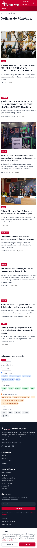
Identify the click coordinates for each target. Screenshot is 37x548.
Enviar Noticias (6, 524)
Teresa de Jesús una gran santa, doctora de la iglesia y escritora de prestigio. (18, 306)
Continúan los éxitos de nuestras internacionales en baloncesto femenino (17, 238)
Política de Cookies (7, 481)
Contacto (4, 489)
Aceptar (27, 544)
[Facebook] (2, 446)
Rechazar (10, 544)
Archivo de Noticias (8, 461)
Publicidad (5, 519)
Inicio (2, 13)
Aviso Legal (5, 486)
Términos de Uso (7, 483)
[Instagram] (9, 446)
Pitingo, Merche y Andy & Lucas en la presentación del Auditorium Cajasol (17, 212)
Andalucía (5, 458)
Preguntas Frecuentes (8, 521)
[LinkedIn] (13, 446)
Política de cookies (7, 540)
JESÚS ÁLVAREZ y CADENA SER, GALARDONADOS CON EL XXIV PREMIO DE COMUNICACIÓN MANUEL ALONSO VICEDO (17, 105)
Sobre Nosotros (6, 473)
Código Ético (5, 475)
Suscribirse (18, 508)
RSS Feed (4, 463)
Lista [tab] (3, 360)
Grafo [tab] (9, 360)
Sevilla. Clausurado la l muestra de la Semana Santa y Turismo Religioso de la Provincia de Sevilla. (18, 158)
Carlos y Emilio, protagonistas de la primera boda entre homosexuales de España (17, 330)
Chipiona (4, 455)
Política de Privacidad (8, 478)
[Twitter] (6, 446)
